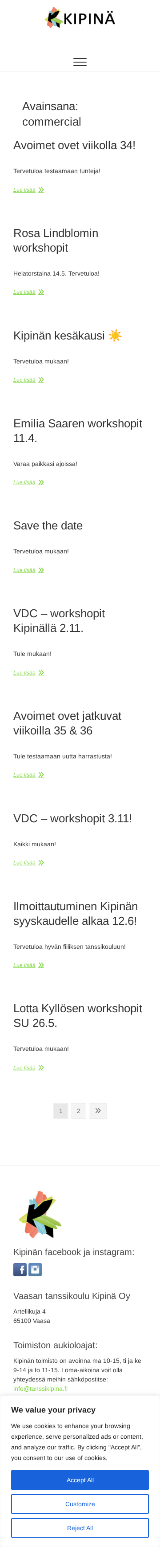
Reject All (80, 1527)
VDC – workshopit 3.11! (72, 818)
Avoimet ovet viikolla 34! (74, 145)
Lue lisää (24, 190)
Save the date (48, 525)
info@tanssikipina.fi (40, 1388)
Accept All (80, 1480)
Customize (80, 1504)
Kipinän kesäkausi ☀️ (67, 335)
